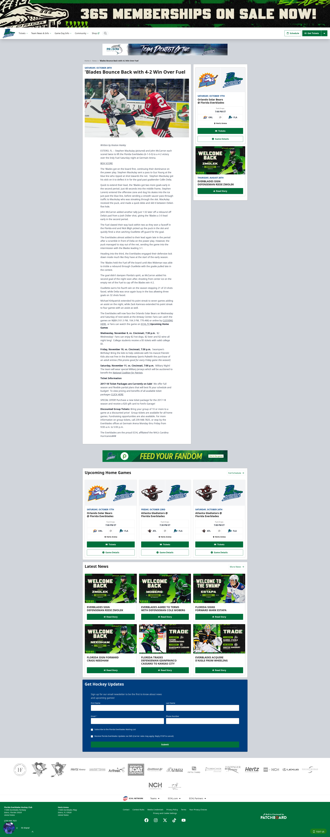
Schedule (294, 33)
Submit (165, 744)
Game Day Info (62, 33)
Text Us (320, 831)
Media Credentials (155, 809)
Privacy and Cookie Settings (165, 813)
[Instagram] (155, 820)
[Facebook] (146, 820)
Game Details (222, 139)
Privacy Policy (172, 809)
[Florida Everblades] (9, 33)
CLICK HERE (117, 394)
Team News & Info (40, 33)
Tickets (22, 33)
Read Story (221, 191)
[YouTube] (183, 820)
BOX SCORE (106, 163)
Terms (183, 809)
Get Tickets (313, 33)
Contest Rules (138, 809)
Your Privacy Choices (198, 809)
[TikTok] (174, 820)
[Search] (105, 33)
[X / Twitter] (165, 820)
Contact (126, 809)
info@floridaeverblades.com (16, 824)
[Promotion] (165, 13)
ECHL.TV (145, 324)
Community (80, 33)
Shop (94, 33)
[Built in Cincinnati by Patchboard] (274, 816)
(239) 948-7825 (10, 820)
